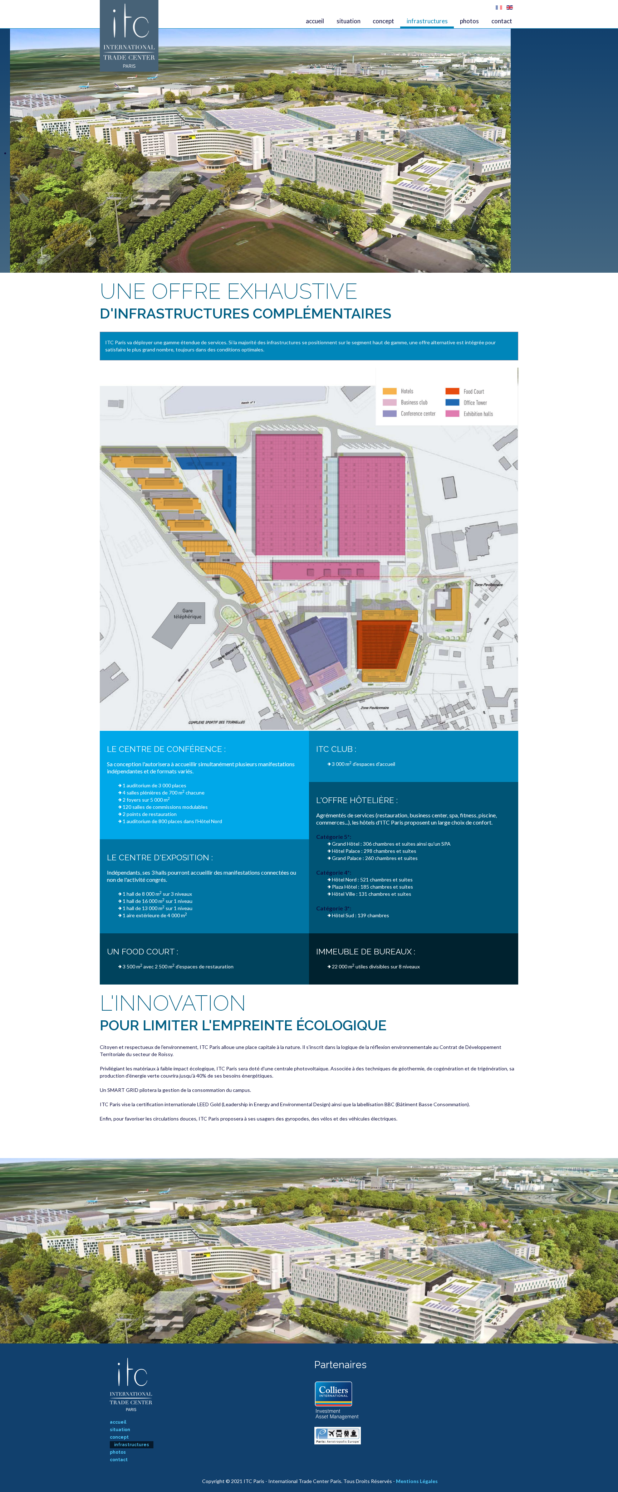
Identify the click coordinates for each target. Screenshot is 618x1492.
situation (348, 21)
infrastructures (427, 21)
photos (469, 21)
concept (383, 21)
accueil (315, 21)
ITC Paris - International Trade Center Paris (129, 36)
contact (501, 21)
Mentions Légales (417, 1481)
